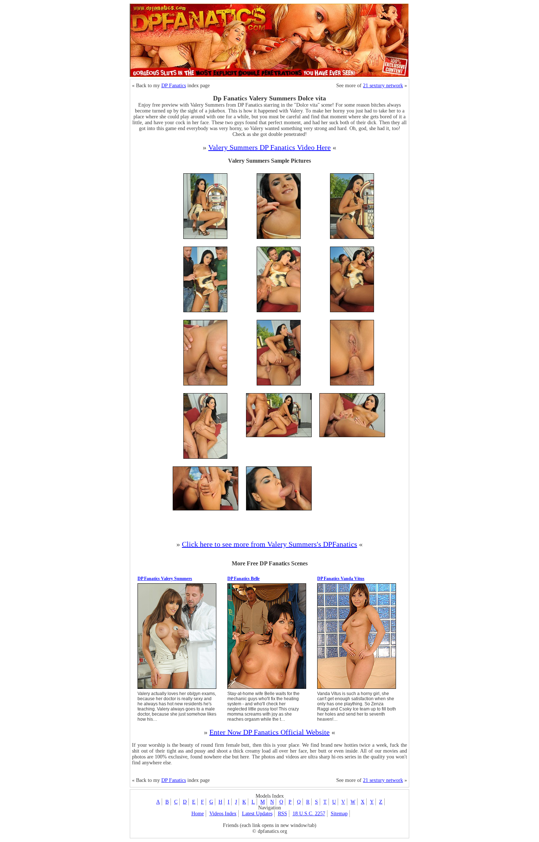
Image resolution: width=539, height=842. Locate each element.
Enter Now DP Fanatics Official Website (269, 732)
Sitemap (339, 813)
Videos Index (222, 813)
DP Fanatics (173, 85)
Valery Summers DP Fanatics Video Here (269, 147)
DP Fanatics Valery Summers (165, 578)
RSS (282, 813)
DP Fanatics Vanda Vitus (340, 578)
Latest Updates (257, 813)
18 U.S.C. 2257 (309, 813)
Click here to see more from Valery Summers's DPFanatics (269, 544)
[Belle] (266, 688)
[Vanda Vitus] (356, 688)
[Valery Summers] (177, 688)
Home (197, 813)
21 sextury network (383, 85)
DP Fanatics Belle (243, 578)
